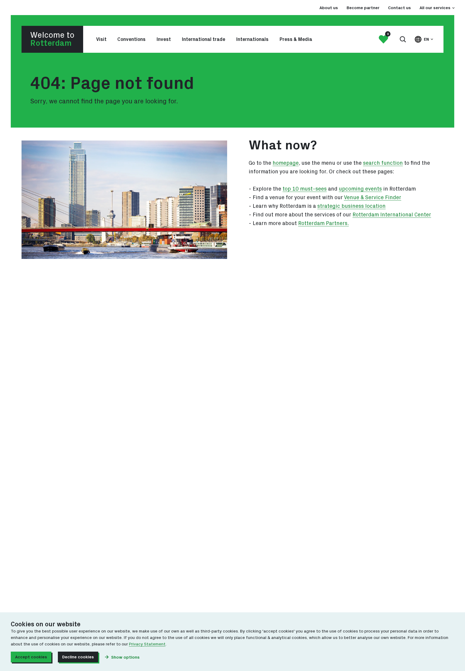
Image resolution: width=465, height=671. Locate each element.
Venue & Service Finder (372, 197)
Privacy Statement (147, 644)
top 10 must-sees (305, 189)
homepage (286, 163)
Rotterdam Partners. (323, 223)
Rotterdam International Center (392, 214)
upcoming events (360, 189)
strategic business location (351, 206)
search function (383, 163)
